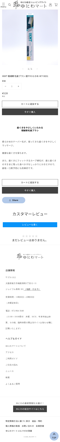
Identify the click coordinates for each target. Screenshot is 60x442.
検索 (8, 377)
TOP (54, 437)
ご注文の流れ (12, 365)
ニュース (10, 371)
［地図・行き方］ (32, 289)
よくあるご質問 (13, 384)
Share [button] (15, 200)
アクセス (10, 352)
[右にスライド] (37, 69)
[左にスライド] (23, 69)
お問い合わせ (28, 425)
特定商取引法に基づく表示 (18, 421)
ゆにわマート (32, 437)
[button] (3, 4)
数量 (4, 81)
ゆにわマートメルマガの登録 (19, 430)
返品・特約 (37, 421)
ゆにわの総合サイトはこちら (30, 408)
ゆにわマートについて (16, 346)
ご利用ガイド (12, 359)
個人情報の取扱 (13, 425)
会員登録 (40, 425)
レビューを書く (30, 224)
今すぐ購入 (30, 111)
